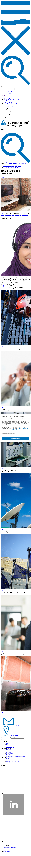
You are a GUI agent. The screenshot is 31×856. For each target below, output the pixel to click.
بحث (2, 163)
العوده (3, 95)
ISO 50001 (8, 751)
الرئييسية (5, 162)
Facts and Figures (10, 747)
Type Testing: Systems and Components (15, 756)
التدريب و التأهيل (7, 100)
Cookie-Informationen (14, 429)
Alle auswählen (15, 438)
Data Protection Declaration (9, 847)
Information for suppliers (12, 760)
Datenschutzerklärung (23, 428)
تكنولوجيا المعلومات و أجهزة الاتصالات (12, 166)
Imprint (5, 850)
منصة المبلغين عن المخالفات (13, 761)
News (7, 743)
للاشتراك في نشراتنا (5, 737)
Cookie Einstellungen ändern (8, 433)
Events (7, 744)
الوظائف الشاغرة (7, 91)
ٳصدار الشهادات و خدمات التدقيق (11, 99)
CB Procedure (9, 753)
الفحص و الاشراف (8, 102)
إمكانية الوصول (10, 762)
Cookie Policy (6, 851)
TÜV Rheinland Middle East (13, 745)
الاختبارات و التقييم (8, 98)
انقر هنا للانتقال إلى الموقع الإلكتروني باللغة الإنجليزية (14, 214)
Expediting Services (10, 754)
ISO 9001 (8, 749)
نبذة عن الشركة (7, 93)
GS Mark (8, 752)
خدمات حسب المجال (8, 106)
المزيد (2, 346)
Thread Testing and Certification (10, 167)
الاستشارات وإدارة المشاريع (10, 103)
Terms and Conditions (8, 849)
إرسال (2, 177)
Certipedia (8, 758)
